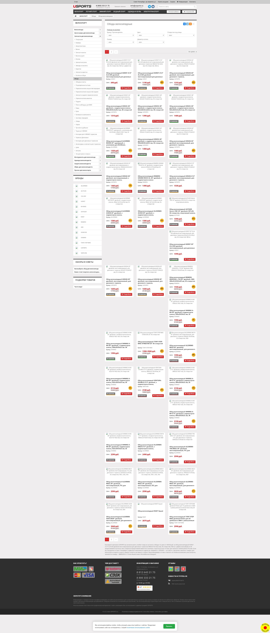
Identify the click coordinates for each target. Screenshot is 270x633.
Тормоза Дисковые (82, 137)
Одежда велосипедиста (82, 160)
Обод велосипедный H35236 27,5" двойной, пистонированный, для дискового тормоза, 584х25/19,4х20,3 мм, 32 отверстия (182, 179)
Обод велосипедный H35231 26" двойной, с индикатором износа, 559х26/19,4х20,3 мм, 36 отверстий (119, 108)
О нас (76, 2)
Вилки (78, 49)
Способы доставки (161, 611)
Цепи (77, 147)
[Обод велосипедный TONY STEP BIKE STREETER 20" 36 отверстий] (151, 334)
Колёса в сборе (81, 75)
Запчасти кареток (81, 72)
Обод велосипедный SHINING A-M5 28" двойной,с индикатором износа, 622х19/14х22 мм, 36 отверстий (118, 381)
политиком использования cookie (138, 627)
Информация (183, 2)
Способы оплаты (148, 611)
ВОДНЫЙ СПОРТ (119, 11)
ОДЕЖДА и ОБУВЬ (134, 11)
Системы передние (82, 118)
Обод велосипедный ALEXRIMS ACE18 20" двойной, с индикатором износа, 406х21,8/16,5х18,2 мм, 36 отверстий (149, 215)
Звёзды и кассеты (82, 65)
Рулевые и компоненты (83, 114)
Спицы (78, 121)
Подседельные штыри (83, 85)
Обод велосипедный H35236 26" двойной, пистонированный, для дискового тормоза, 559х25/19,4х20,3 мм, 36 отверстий (182, 76)
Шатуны (78, 150)
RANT (82, 217)
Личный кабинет (173, 11)
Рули (77, 111)
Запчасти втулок (81, 62)
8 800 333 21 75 (146, 577)
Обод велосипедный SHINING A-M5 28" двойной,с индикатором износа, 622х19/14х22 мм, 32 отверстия (118, 447)
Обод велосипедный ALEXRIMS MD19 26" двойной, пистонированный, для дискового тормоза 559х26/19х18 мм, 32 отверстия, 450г (182, 349)
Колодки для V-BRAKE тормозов (86, 134)
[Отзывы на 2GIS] (170, 569)
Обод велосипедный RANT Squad (150, 511)
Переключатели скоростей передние (88, 88)
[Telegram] (187, 24)
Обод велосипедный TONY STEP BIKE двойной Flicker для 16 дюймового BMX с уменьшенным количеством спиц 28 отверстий (181, 519)
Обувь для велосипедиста (83, 167)
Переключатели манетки (84, 98)
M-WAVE (83, 206)
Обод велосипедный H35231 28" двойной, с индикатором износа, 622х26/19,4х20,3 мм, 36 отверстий (150, 108)
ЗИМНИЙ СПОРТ (105, 11)
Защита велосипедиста (82, 163)
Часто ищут (78, 287)
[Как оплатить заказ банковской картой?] (87, 572)
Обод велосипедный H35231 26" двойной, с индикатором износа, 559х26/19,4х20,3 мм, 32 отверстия (150, 141)
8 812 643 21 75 (146, 572)
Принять (169, 626)
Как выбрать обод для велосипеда (86, 269)
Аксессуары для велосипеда (84, 33)
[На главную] (76, 16)
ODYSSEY (84, 211)
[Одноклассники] (190, 24)
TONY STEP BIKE (86, 242)
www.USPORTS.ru (112, 611)
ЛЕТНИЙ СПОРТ (91, 11)
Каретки (78, 69)
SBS (82, 227)
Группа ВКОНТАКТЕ (177, 580)
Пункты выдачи (163, 2)
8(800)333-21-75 (124, 554)
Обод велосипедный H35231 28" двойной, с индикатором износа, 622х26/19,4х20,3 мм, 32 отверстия (182, 108)
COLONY (83, 196)
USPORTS (84, 248)
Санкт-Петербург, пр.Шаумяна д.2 (145, 2)
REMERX (83, 222)
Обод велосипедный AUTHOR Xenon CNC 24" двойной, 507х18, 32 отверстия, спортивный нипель (182, 211)
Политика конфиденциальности (132, 611)
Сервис (172, 2)
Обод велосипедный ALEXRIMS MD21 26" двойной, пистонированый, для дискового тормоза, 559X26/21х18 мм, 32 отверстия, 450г (181, 485)
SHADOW (84, 232)
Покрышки (79, 39)
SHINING (83, 237)
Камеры (78, 43)
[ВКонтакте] (184, 24)
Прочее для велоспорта (82, 170)
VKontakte (144, 554)
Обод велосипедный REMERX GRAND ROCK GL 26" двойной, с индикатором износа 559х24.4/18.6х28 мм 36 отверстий (150, 179)
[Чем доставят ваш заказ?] (119, 575)
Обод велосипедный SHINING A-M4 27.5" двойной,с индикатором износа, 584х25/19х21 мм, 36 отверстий (181, 414)
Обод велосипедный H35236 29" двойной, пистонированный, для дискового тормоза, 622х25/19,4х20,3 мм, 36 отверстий (150, 282)
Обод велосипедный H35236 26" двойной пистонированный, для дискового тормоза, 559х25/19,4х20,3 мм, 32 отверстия (182, 144)
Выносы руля (80, 56)
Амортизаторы (81, 46)
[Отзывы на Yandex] (183, 569)
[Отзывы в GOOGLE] (177, 569)
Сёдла (78, 124)
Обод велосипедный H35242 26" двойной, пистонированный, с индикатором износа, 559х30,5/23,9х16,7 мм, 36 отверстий (118, 180)
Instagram (153, 554)
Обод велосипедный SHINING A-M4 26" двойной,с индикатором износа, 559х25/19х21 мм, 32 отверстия (181, 313)
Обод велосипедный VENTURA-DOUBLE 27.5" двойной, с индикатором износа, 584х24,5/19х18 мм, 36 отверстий (150, 383)
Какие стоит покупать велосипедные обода (88, 272)
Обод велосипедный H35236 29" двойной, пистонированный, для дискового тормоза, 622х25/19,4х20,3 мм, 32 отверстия (119, 282)
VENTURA (84, 253)
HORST (83, 201)
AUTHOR (83, 191)
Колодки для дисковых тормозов (87, 141)
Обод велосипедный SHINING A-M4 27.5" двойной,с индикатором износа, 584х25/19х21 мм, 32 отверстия (181, 381)
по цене (191, 52)
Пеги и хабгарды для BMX (84, 105)
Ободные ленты (81, 82)
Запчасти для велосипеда (83, 36)
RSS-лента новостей (178, 584)
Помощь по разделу (113, 30)
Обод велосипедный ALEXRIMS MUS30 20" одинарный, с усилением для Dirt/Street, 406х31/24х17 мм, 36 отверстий (118, 144)
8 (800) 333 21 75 (102, 6)
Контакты (192, 2)
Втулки (78, 59)
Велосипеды (78, 29)
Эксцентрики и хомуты (83, 154)
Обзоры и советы (84, 262)
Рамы (77, 108)
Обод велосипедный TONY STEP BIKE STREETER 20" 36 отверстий (150, 342)
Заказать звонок (120, 6)
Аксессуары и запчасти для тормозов (88, 144)
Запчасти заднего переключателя (87, 95)
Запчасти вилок (81, 52)
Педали (78, 101)
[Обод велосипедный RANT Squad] (151, 504)
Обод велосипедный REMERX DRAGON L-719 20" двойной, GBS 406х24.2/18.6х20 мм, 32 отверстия (182, 279)
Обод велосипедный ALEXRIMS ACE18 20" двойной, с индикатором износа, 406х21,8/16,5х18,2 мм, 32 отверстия (118, 215)
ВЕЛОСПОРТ (79, 11)
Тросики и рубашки (82, 128)
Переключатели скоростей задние (87, 92)
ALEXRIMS (84, 186)
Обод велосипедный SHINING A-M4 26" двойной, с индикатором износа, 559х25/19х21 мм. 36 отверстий (118, 346)
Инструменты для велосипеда (84, 157)
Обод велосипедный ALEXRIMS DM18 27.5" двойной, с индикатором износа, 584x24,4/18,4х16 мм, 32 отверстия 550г (150, 448)
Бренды (79, 178)
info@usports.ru (136, 6)
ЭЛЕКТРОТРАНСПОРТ (151, 11)
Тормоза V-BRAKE (81, 131)
